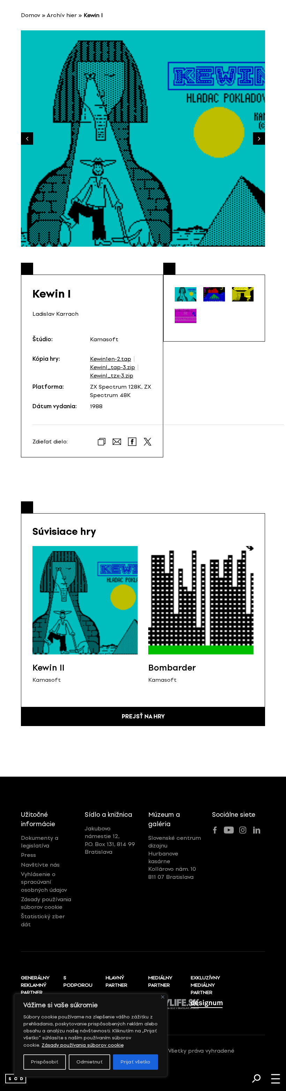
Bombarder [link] (172, 668)
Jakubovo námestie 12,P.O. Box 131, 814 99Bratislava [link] (110, 840)
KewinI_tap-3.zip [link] (112, 367)
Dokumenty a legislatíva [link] (39, 842)
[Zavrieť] (162, 997)
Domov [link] (30, 15)
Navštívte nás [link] (40, 864)
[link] (15, 1078)
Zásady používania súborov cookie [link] (82, 1045)
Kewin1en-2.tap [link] (110, 359)
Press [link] (28, 855)
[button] (259, 139)
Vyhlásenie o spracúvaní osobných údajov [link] (44, 882)
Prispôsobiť (44, 1062)
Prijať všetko (135, 1062)
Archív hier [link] (62, 15)
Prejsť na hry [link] (143, 716)
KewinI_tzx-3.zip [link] (111, 376)
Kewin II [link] (48, 668)
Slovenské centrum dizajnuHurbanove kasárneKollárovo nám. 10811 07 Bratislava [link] (174, 857)
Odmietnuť (89, 1062)
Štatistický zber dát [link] (43, 920)
